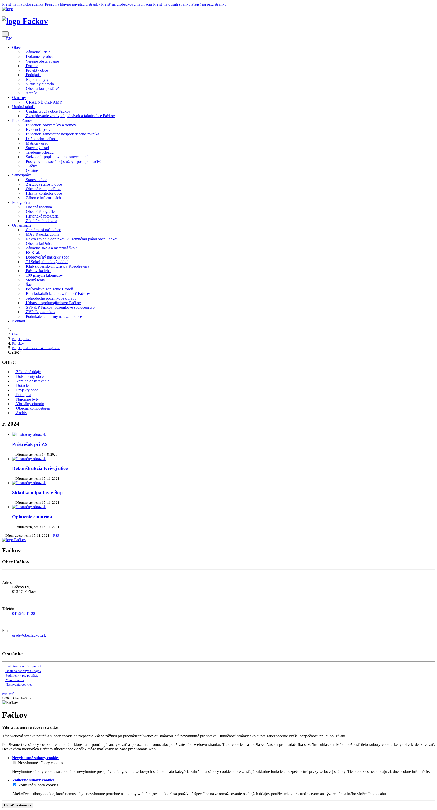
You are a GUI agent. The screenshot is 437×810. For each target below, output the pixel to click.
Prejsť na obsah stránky (171, 4)
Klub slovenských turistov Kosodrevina (57, 266)
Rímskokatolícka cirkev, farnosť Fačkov (57, 293)
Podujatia (33, 75)
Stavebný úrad (37, 148)
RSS (56, 535)
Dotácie (31, 66)
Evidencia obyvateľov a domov (50, 125)
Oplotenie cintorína (32, 516)
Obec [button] (16, 47)
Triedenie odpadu (39, 152)
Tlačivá (31, 166)
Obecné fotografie (40, 211)
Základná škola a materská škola (51, 248)
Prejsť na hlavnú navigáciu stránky (72, 4)
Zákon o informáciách (43, 198)
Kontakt (18, 321)
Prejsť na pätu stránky (208, 4)
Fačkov (34, 21)
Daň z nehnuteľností (41, 138)
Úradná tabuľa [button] (23, 107)
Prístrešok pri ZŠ (30, 444)
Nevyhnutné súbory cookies (40, 763)
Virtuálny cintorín (39, 84)
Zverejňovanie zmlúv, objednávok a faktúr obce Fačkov (70, 116)
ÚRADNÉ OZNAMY (43, 102)
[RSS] (3, 644)
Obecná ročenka (38, 207)
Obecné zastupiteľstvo (43, 189)
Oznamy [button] (19, 97)
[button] (9, 39)
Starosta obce (36, 179)
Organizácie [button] (21, 225)
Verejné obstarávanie (42, 61)
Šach (29, 284)
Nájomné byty (37, 79)
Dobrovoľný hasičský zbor (47, 257)
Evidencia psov (37, 129)
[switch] (14, 762)
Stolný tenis (35, 280)
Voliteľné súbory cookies (38, 785)
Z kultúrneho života (41, 221)
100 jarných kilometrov (44, 275)
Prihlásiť (8, 694)
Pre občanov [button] (22, 120)
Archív (31, 93)
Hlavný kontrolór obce (43, 193)
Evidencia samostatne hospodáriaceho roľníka (62, 134)
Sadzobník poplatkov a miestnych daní (56, 157)
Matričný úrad (36, 143)
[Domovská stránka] (7, 9)
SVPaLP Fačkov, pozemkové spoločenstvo (60, 307)
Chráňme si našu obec (43, 230)
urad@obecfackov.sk (29, 635)
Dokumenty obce (39, 56)
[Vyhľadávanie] (3, 39)
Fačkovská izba (38, 271)
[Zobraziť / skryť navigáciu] (5, 34)
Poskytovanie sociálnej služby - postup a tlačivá (63, 161)
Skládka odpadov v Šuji (37, 492)
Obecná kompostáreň (42, 88)
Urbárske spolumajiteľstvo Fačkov (53, 303)
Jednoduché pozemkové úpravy (50, 298)
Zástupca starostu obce (43, 184)
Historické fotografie (42, 216)
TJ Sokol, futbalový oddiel (46, 262)
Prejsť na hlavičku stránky (23, 4)
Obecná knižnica (39, 243)
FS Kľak (32, 252)
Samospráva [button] (22, 175)
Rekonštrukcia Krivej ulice (40, 468)
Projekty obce (36, 70)
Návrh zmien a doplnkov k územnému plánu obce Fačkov (71, 239)
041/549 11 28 (23, 613)
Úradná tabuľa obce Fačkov (48, 111)
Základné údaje (37, 52)
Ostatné (31, 170)
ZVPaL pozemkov (40, 312)
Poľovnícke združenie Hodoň (49, 289)
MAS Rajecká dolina (42, 234)
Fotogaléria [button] (21, 202)
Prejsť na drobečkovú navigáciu (126, 4)
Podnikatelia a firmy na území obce (53, 316)
